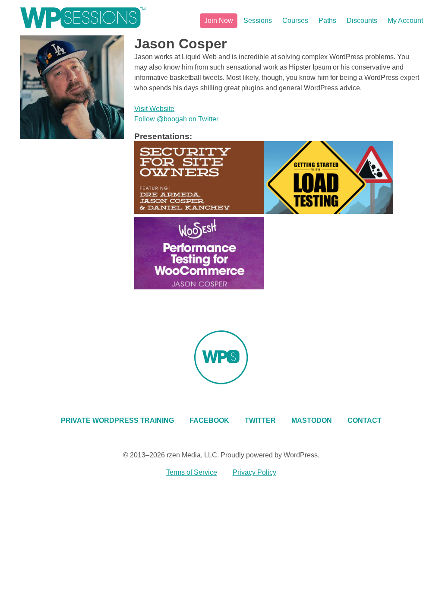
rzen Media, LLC (192, 455)
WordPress (301, 455)
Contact (364, 420)
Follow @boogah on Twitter (176, 119)
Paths (327, 20)
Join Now (218, 20)
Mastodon (311, 420)
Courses (295, 20)
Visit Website (154, 108)
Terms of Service (191, 472)
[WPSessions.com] (82, 18)
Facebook (209, 420)
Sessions (257, 20)
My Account (405, 20)
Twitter (260, 420)
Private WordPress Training (117, 420)
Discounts (362, 20)
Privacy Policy (254, 472)
